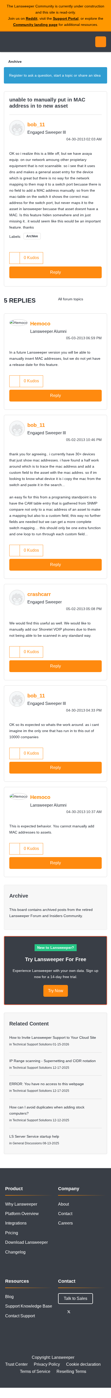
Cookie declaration (83, 1364)
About (63, 1204)
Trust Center (16, 1364)
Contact (65, 1213)
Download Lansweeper (26, 1242)
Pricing (11, 1233)
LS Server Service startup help (34, 1136)
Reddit (31, 18)
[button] (15, 257)
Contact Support (20, 1316)
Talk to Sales (75, 1298)
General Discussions (27, 1143)
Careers (65, 1223)
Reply (55, 272)
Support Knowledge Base (28, 1306)
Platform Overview (22, 1213)
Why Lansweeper (21, 1204)
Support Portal (65, 18)
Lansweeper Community (28, 41)
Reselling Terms (71, 1371)
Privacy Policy (47, 1364)
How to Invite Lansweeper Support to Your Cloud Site (52, 1037)
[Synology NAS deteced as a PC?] (102, 299)
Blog (9, 1296)
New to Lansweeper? (55, 947)
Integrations (16, 1223)
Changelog (15, 1252)
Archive (15, 61)
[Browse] (8, 41)
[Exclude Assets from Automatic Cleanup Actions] (91, 299)
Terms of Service (35, 1371)
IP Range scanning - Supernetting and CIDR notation (52, 1061)
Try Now (55, 991)
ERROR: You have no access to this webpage (46, 1084)
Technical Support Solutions (32, 1044)
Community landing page (35, 25)
